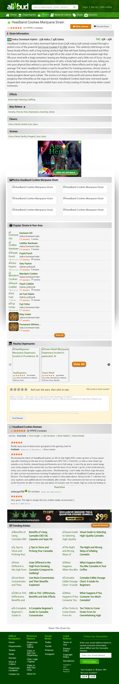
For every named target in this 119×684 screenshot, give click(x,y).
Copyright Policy (67, 656)
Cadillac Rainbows (28, 243)
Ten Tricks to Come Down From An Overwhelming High (90, 612)
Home (13, 14)
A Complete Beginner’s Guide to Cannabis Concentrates (41, 612)
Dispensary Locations (14, 669)
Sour (30, 124)
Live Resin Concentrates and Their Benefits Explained (41, 581)
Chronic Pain (22, 112)
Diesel (17, 124)
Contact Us (14, 674)
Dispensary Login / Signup (32, 644)
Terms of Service (68, 413)
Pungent (31, 136)
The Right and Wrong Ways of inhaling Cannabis (91, 551)
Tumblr (48, 646)
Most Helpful (63, 436)
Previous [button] (10, 364)
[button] (49, 449)
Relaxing (23, 99)
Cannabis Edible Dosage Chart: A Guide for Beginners (92, 581)
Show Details (78, 436)
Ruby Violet (25, 314)
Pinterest (49, 650)
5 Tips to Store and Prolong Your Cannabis (41, 549)
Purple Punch (25, 253)
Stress (52, 112)
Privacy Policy (53, 413)
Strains (45, 14)
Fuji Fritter (24, 304)
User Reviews (49, 436)
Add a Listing (106, 7)
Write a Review (81, 26)
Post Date (21, 436)
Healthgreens (19, 372)
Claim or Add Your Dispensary (32, 653)
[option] (25, 364)
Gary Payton (25, 263)
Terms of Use (67, 643)
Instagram (50, 654)
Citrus (10, 124)
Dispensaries (29, 14)
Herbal (24, 124)
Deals (80, 14)
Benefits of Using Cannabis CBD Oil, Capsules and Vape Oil (40, 536)
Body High (13, 99)
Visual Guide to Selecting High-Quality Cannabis (93, 534)
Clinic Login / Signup (32, 660)
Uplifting (31, 99)
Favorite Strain (102, 26)
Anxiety (11, 112)
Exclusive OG (26, 233)
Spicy (35, 124)
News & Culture (63, 14)
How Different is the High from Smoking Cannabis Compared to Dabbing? (41, 568)
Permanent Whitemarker (31, 324)
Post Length (34, 436)
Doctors (93, 14)
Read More (59, 487)
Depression (33, 112)
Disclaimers (68, 661)
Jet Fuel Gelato (26, 294)
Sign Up (94, 7)
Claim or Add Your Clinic (31, 667)
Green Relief (48, 372)
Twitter (48, 642)
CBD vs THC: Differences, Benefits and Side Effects (42, 595)
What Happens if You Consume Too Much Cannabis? (91, 597)
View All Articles (100, 525)
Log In (85, 7)
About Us (31, 674)
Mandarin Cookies (28, 273)
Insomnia (44, 112)
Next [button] (108, 364)
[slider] (16, 28)
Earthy (24, 136)
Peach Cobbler (26, 283)
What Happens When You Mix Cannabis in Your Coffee (93, 566)
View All (59, 335)
